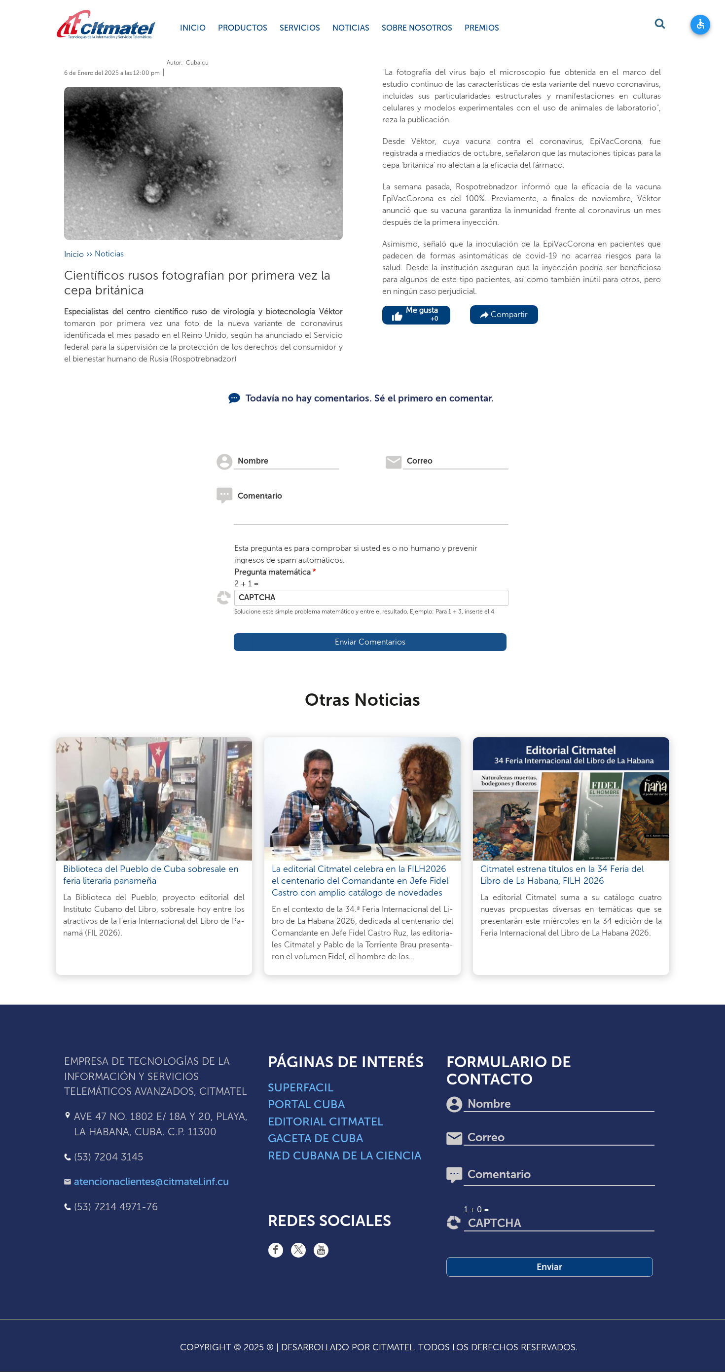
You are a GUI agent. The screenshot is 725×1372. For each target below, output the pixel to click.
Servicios (300, 28)
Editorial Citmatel (325, 1121)
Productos (242, 28)
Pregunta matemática (272, 572)
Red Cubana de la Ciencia (344, 1155)
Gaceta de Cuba (315, 1138)
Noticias (350, 28)
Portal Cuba (306, 1104)
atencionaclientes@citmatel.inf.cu (151, 1182)
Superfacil (300, 1087)
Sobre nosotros (417, 28)
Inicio (193, 28)
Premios (482, 28)
